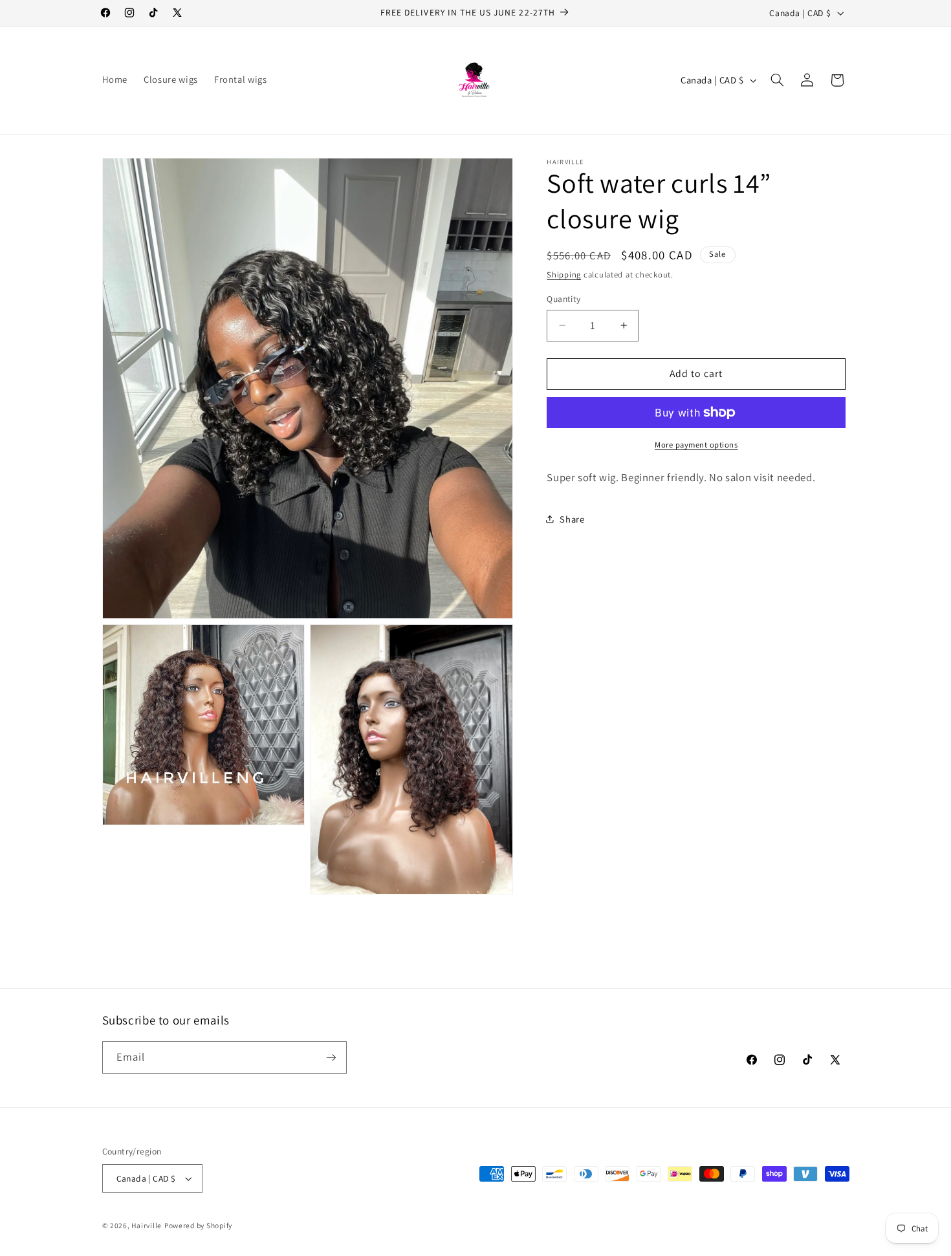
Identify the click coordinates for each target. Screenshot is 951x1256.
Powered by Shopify (198, 1225)
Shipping (564, 274)
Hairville (146, 1225)
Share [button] (572, 519)
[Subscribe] (330, 1057)
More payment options (696, 444)
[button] (777, 80)
